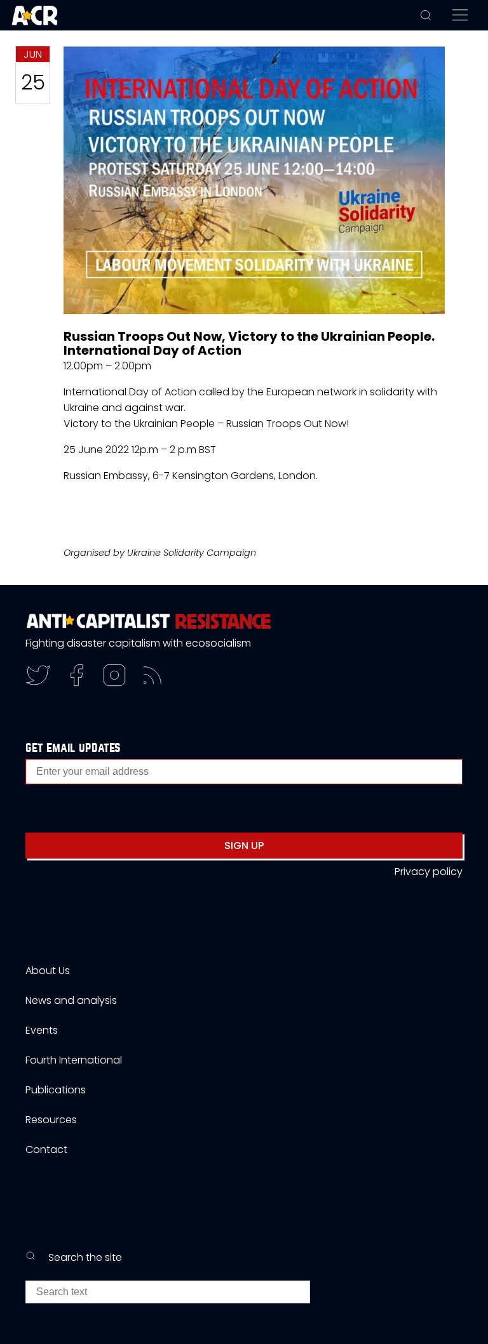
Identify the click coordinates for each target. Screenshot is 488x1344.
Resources (51, 1119)
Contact (46, 1149)
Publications (55, 1090)
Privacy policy (429, 871)
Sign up (244, 845)
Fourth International (73, 1060)
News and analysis (71, 1000)
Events (41, 1030)
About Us (47, 970)
